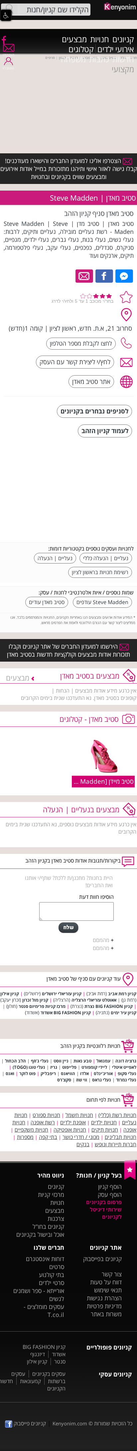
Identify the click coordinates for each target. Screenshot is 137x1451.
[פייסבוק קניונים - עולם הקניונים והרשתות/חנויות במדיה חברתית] (3, 39)
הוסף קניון (110, 1187)
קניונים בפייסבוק (102, 1259)
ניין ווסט (61, 1061)
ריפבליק (48, 1073)
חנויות (99, 39)
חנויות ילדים (104, 1122)
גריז (53, 1067)
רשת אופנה (43, 1122)
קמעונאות (30, 1381)
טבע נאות (82, 1061)
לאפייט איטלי (124, 1067)
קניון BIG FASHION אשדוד (66, 1013)
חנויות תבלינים (120, 1137)
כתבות (99, 59)
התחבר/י (8, 68)
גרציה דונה (125, 1061)
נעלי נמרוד (126, 1080)
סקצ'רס (64, 1080)
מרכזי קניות (51, 1195)
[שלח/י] (68, 927)
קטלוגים (81, 49)
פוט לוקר (27, 1073)
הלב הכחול (15, 1061)
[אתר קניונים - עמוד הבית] (130, 1178)
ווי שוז (81, 1080)
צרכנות (56, 1218)
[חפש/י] (9, 9)
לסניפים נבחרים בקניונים (94, 410)
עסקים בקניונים (49, 1373)
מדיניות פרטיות (104, 1306)
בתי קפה (48, 1137)
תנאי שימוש (108, 1290)
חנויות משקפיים (31, 1129)
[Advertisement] (84, 490)
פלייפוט (69, 1067)
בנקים (82, 1144)
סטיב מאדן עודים (47, 602)
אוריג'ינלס (103, 1073)
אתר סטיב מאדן (91, 381)
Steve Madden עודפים (102, 602)
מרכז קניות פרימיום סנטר (42, 1006)
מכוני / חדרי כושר (81, 1137)
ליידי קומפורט (94, 1067)
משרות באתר (106, 1314)
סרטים (56, 1267)
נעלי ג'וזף (40, 1061)
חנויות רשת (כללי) (117, 1115)
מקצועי (123, 69)
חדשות (123, 59)
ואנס (10, 1073)
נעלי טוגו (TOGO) (29, 1067)
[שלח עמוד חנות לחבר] (84, 275)
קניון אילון (9, 994)
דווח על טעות (106, 1282)
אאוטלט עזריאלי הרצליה (93, 1000)
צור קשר (112, 1274)
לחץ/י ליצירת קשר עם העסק (75, 361)
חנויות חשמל (79, 1115)
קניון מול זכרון (35, 1000)
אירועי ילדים (115, 49)
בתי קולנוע (51, 1275)
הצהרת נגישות (104, 1298)
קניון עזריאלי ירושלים (61, 994)
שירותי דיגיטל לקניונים (106, 1213)
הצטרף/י (8, 55)
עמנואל (103, 1061)
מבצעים (74, 39)
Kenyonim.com (70, 1423)
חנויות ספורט (46, 1115)
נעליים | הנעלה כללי (105, 558)
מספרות (25, 1137)
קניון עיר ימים (123, 1013)
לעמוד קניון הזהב (104, 430)
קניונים (123, 39)
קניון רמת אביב (122, 994)
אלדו (84, 1073)
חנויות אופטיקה (70, 1129)
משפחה (73, 59)
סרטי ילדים (51, 1283)
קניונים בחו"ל (48, 1226)
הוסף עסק (110, 1195)
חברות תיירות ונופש (115, 1144)
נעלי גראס (101, 1080)
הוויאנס (68, 1073)
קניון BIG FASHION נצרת (108, 1006)
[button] (6, 15)
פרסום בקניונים (104, 1202)
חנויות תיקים (104, 1129)
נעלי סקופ (127, 1073)
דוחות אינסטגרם (45, 1259)
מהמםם (101, 940)
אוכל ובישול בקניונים (40, 1234)
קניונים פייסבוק (29, 1423)
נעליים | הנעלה (55, 558)
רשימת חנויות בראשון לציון (100, 572)
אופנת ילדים (73, 1122)
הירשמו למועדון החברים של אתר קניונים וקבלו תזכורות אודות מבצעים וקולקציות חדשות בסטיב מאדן (68, 650)
